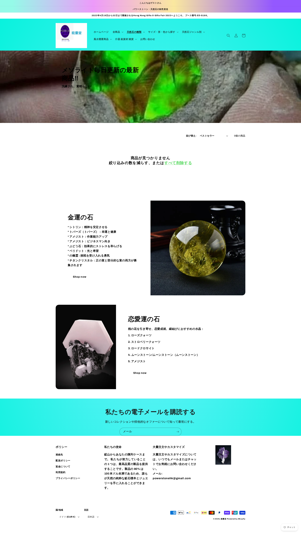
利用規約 (61, 472)
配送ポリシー (63, 460)
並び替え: (191, 135)
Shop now (79, 276)
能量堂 (223, 519)
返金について (63, 466)
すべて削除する (178, 163)
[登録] (177, 432)
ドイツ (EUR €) (67, 517)
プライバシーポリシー (68, 478)
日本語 (91, 517)
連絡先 (59, 454)
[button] (118, 32)
